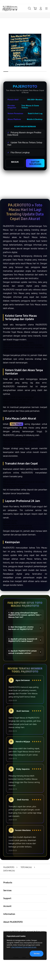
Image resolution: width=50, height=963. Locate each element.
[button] (35, 8)
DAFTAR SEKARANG (35, 163)
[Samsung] (8, 8)
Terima (36, 953)
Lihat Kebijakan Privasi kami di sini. (24, 947)
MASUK (15, 162)
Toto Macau (16, 424)
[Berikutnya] (47, 50)
